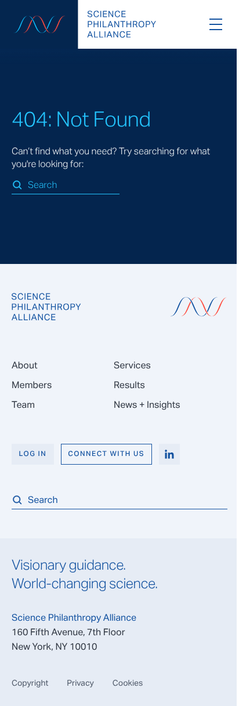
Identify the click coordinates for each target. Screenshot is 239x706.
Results (129, 385)
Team (23, 405)
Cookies (128, 683)
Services (132, 365)
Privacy (80, 683)
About (24, 365)
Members (32, 385)
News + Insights (147, 405)
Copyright (30, 683)
